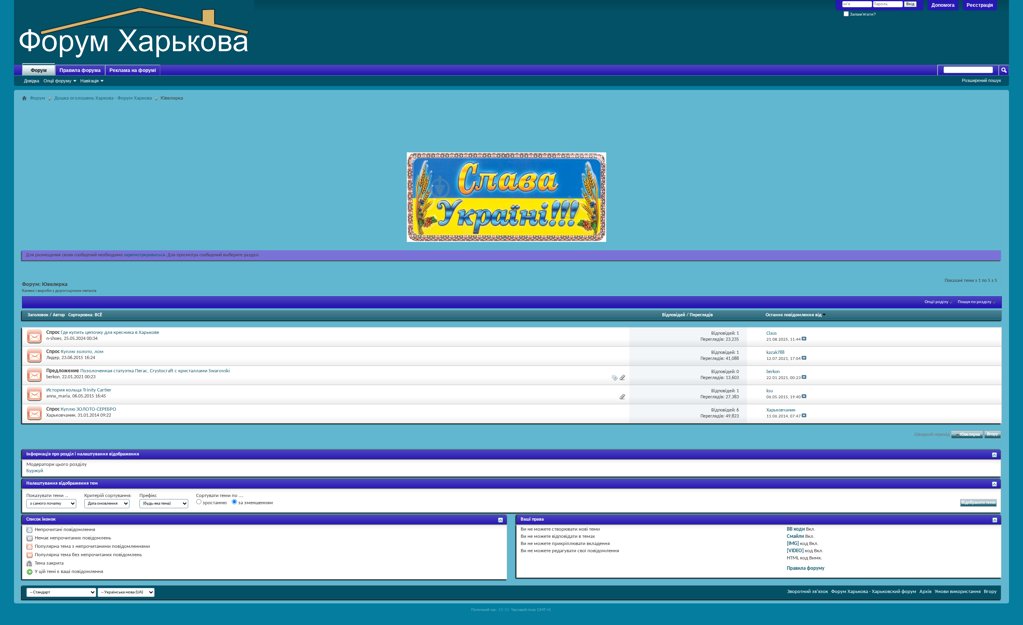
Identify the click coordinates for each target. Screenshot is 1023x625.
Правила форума (80, 70)
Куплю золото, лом (82, 351)
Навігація (89, 80)
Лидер (52, 357)
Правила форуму (805, 568)
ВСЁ (98, 315)
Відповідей (673, 315)
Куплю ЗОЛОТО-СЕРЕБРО (88, 409)
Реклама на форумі (132, 70)
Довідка (31, 80)
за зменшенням (255, 502)
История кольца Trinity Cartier (78, 390)
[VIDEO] (795, 550)
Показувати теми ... (47, 495)
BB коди (796, 529)
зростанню (214, 502)
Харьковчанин (60, 415)
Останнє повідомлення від (794, 315)
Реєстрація (980, 5)
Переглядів (701, 315)
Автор (59, 315)
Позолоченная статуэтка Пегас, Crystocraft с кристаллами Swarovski (155, 370)
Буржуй (34, 470)
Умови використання (958, 591)
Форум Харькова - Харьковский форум (873, 591)
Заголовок (38, 315)
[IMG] (793, 543)
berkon (53, 377)
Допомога (943, 5)
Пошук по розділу (974, 302)
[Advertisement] (511, 122)
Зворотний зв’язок (807, 591)
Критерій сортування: (107, 495)
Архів (925, 591)
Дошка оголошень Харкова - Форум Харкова (103, 98)
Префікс (148, 495)
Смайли (795, 536)
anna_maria (58, 396)
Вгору (992, 435)
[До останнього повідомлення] (804, 339)
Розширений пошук (981, 80)
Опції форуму (58, 80)
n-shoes (54, 338)
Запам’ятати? (862, 14)
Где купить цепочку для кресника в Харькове (110, 332)
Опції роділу (936, 302)
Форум (39, 70)
